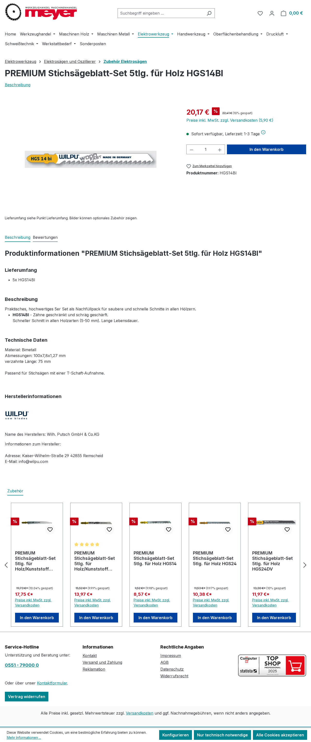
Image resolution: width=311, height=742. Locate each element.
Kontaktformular (52, 683)
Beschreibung (17, 84)
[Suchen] (209, 13)
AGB (164, 662)
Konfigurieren (175, 735)
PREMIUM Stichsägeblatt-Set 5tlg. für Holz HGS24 (215, 558)
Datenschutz (172, 669)
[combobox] (161, 13)
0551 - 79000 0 (22, 665)
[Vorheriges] (6, 565)
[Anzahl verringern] (191, 149)
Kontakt (90, 655)
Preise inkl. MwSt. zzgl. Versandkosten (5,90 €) (229, 120)
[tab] (17, 237)
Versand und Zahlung (102, 662)
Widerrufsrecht (174, 676)
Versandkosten (139, 713)
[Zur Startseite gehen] (41, 12)
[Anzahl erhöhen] (220, 149)
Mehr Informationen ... (24, 737)
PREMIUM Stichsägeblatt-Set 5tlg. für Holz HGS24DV (272, 560)
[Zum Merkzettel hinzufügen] (50, 529)
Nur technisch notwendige (222, 735)
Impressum (170, 655)
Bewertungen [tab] (45, 237)
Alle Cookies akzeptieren (280, 735)
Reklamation (94, 669)
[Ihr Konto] (272, 13)
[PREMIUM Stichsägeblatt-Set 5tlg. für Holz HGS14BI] (90, 159)
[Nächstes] (305, 565)
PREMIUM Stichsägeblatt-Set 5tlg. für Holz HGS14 (155, 558)
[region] (90, 159)
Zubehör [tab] (15, 490)
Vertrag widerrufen (26, 696)
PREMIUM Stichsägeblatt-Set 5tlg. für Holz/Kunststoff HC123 (35, 561)
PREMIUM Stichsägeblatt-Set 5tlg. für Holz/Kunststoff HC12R (94, 561)
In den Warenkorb (267, 149)
